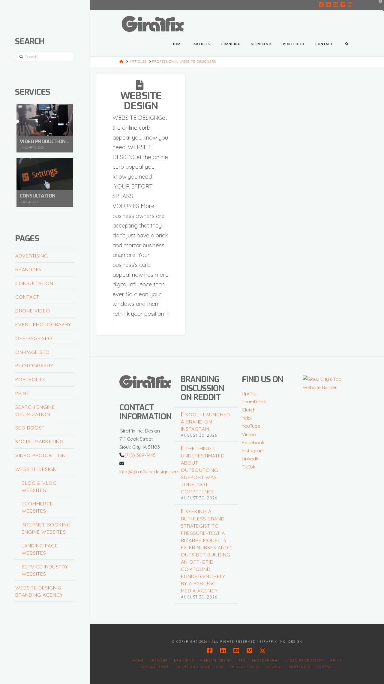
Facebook (253, 442)
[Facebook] (322, 5)
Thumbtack (254, 402)
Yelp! (247, 418)
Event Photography (43, 324)
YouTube (251, 426)
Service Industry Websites (45, 570)
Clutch (249, 410)
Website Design (140, 101)
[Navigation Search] (347, 44)
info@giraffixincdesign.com (149, 472)
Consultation (34, 283)
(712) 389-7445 (140, 455)
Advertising (31, 256)
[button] (378, 5)
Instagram (253, 450)
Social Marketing (39, 441)
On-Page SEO (32, 352)
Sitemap (275, 667)
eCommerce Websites (37, 507)
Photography (34, 366)
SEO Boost (30, 428)
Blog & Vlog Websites (39, 486)
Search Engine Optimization (35, 410)
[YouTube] (336, 5)
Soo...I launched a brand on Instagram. (205, 421)
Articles (159, 660)
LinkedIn (251, 459)
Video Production (40, 455)
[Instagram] (351, 5)
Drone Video (32, 311)
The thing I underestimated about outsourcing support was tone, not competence (203, 470)
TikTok (248, 467)
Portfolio (29, 379)
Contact (27, 297)
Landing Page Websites (40, 549)
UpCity (249, 393)
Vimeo (249, 434)
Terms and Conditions (200, 667)
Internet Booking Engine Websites (46, 528)
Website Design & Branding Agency (39, 591)
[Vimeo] (343, 5)
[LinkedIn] (329, 5)
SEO (242, 660)
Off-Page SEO (33, 338)
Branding (28, 270)
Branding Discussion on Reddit (202, 388)
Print (22, 393)
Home (138, 660)
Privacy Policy (245, 667)
